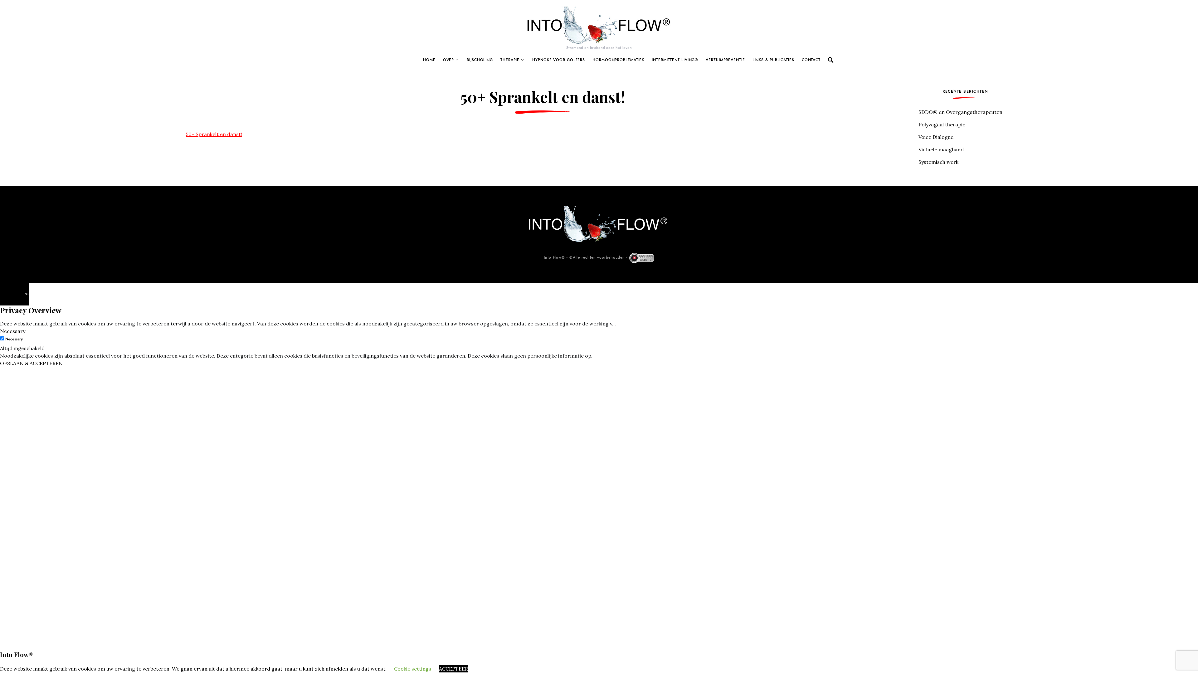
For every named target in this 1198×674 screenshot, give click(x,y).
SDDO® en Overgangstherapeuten (960, 112)
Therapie (509, 59)
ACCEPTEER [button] (453, 669)
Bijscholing (480, 59)
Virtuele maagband (941, 149)
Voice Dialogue (935, 137)
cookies (87, 669)
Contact (811, 59)
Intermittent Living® (675, 59)
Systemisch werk (938, 162)
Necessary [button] (12, 331)
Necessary (14, 339)
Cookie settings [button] (412, 669)
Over (448, 59)
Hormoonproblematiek (618, 59)
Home (429, 59)
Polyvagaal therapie (941, 124)
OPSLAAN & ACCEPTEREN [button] (31, 363)
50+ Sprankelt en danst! (214, 134)
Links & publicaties (773, 59)
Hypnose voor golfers (558, 59)
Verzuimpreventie (725, 59)
